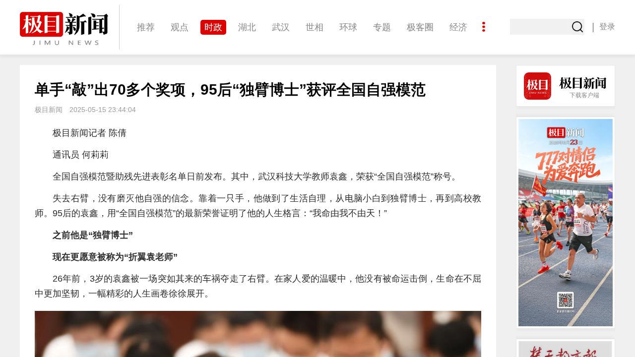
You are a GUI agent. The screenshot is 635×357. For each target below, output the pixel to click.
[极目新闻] (69, 28)
